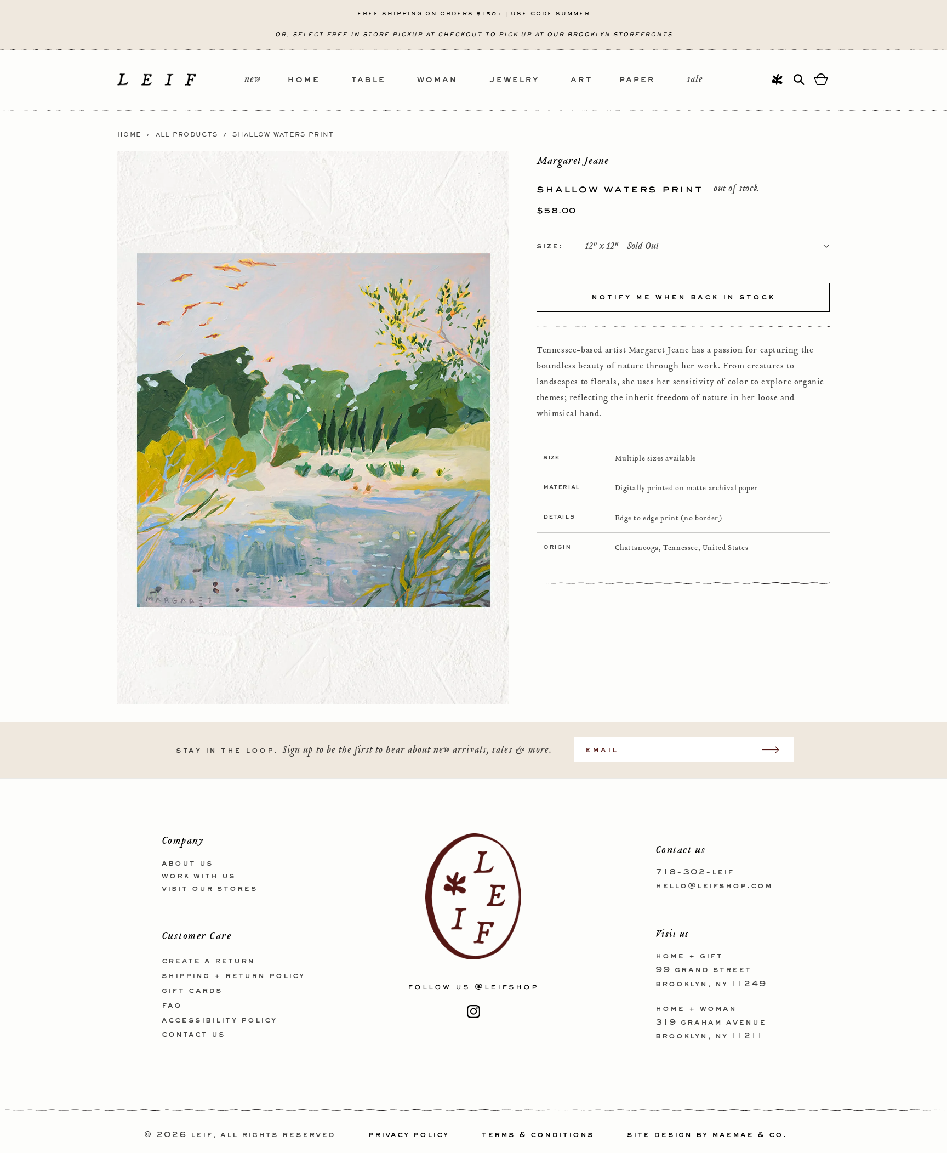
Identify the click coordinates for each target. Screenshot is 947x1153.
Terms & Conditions (538, 1135)
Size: (550, 246)
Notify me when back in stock (683, 297)
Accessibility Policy (219, 1020)
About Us (187, 863)
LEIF (202, 1135)
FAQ (171, 1005)
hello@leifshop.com (714, 886)
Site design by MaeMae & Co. (707, 1135)
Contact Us (193, 1034)
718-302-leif (694, 872)
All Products (187, 135)
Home (129, 135)
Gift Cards (192, 991)
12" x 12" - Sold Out (622, 246)
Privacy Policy (408, 1135)
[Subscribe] (776, 750)
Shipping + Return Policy (233, 976)
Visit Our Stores (210, 889)
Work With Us (199, 876)
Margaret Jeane (573, 161)
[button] (319, 80)
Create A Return (208, 961)
